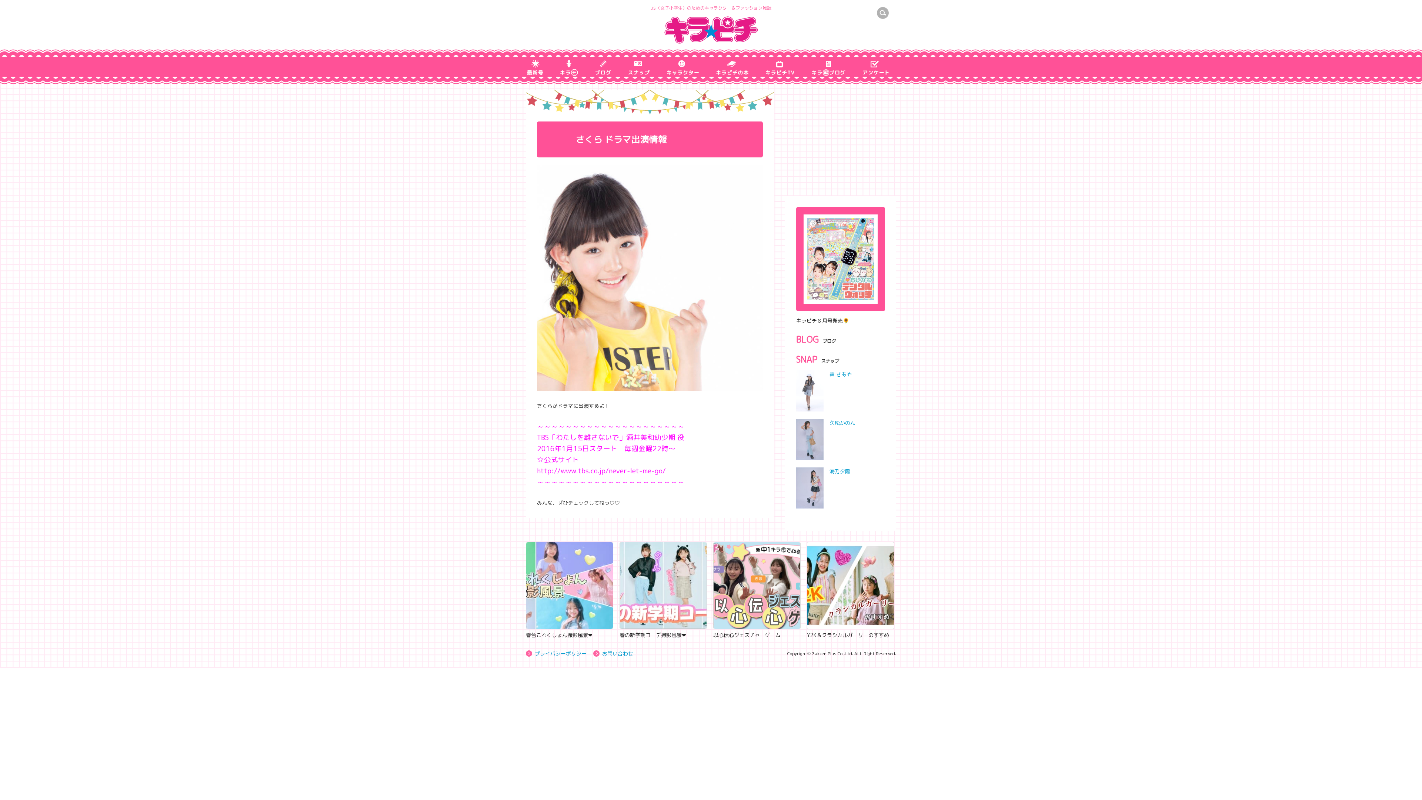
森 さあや (841, 374)
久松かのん (842, 422)
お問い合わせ (617, 653)
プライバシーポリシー (561, 653)
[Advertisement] (840, 136)
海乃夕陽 (840, 471)
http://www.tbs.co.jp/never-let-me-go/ (601, 471)
